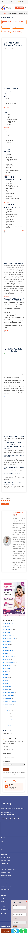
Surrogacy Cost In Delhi (5, 872)
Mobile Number (7, 753)
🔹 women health (8, 725)
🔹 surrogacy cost (8, 722)
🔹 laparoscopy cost (8, 695)
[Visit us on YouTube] (18, 818)
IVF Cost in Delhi (6, 31)
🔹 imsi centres (7, 659)
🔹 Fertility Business (9, 629)
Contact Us (3, 846)
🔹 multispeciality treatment (10, 701)
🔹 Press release (8, 707)
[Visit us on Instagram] (10, 818)
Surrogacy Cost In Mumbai (6, 875)
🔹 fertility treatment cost (10, 638)
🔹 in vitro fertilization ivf (10, 662)
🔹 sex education (8, 710)
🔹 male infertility (8, 698)
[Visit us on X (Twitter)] (2, 818)
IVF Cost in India (6, 27)
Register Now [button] (14, 330)
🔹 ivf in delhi (7, 683)
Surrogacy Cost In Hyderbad (6, 886)
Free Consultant (19, 7)
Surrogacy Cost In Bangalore (6, 881)
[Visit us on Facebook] (6, 818)
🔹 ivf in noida (7, 689)
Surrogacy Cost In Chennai (6, 883)
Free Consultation (6, 930)
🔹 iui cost (6, 671)
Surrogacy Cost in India (18, 27)
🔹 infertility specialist (9, 665)
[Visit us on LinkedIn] (14, 818)
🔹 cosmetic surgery (8, 623)
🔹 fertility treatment (9, 635)
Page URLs (3, 901)
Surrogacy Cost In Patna (5, 889)
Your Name (6, 746)
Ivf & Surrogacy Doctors (5, 909)
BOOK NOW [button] (6, 107)
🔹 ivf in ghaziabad (8, 686)
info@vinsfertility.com (8, 814)
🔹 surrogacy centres (9, 719)
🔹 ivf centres (7, 674)
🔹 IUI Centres (7, 668)
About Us (2, 844)
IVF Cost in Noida (17, 31)
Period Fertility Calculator (5, 857)
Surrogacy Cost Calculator (6, 860)
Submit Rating (5, 503)
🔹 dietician (6, 626)
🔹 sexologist (7, 713)
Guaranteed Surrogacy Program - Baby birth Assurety (12, 22)
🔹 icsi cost (7, 653)
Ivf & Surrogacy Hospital (5, 917)
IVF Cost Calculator (4, 863)
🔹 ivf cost (7, 677)
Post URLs (3, 898)
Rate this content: (5, 498)
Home (4, 13)
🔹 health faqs (7, 644)
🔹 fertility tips (7, 632)
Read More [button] (6, 296)
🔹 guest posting (8, 641)
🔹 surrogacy (7, 716)
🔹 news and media (8, 704)
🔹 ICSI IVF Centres (9, 656)
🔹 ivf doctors (7, 680)
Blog (2, 849)
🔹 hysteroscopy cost (9, 650)
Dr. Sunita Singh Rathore (10, 48)
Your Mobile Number (18, 912)
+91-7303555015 (7, 812)
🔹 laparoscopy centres (9, 692)
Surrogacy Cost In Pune (5, 878)
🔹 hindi (6, 647)
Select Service (6, 761)
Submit (6, 769)
